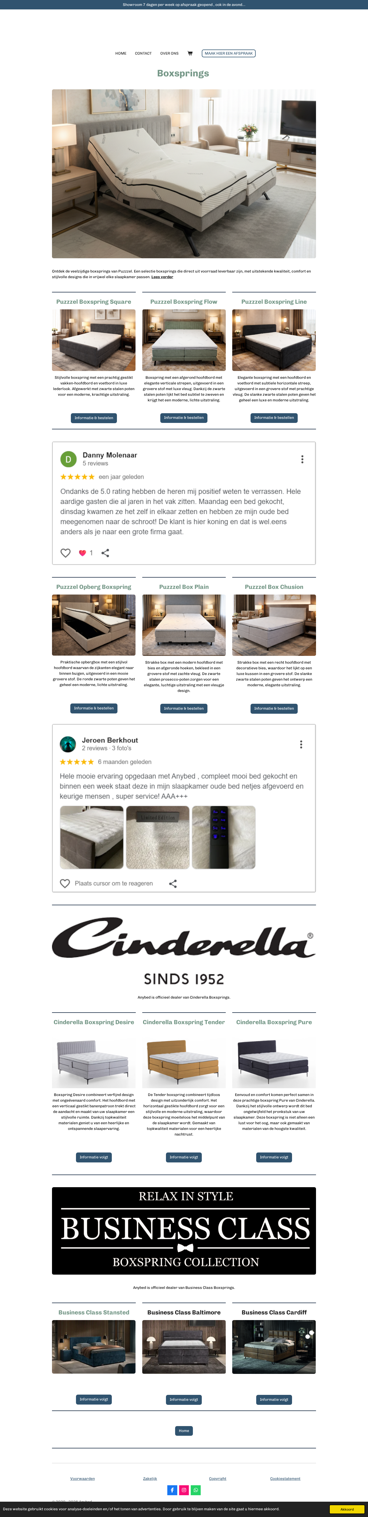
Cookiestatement (285, 1478)
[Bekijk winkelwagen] (190, 53)
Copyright (217, 1478)
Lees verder (162, 277)
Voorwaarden (82, 1478)
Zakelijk (150, 1478)
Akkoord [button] (347, 1509)
